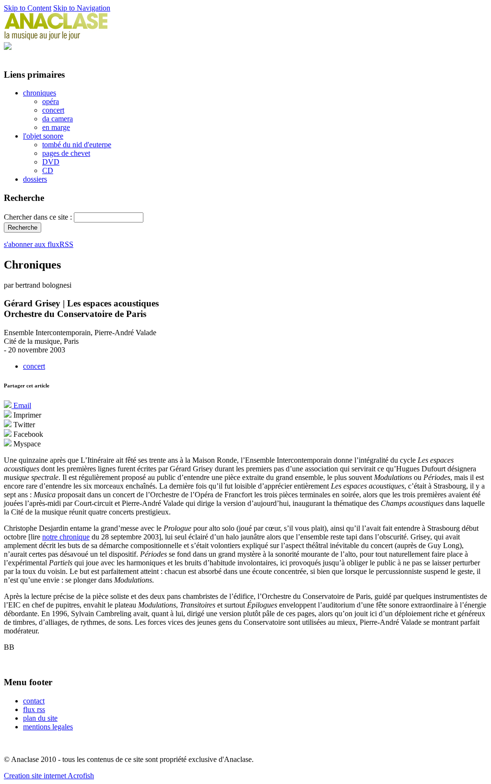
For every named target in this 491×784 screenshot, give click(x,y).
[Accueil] (56, 38)
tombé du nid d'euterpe (76, 144)
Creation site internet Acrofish (49, 776)
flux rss (34, 709)
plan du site (40, 718)
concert (53, 110)
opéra (50, 101)
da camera (57, 119)
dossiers (35, 179)
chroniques (39, 93)
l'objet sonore (43, 136)
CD (47, 170)
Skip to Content (27, 8)
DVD (50, 162)
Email (21, 405)
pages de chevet (66, 153)
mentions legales (48, 727)
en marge (56, 127)
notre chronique (66, 537)
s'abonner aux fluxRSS (38, 244)
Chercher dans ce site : (39, 217)
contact (34, 701)
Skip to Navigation (81, 8)
